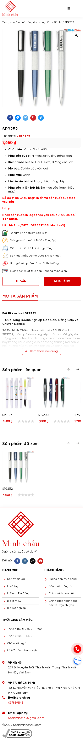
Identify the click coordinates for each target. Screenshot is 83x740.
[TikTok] (33, 561)
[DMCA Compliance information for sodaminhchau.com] (17, 732)
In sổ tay (12, 586)
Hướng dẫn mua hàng (63, 579)
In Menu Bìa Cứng (18, 593)
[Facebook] (17, 561)
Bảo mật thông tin (61, 586)
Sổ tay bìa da (16, 579)
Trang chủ (8, 22)
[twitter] (25, 118)
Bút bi (58, 22)
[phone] (77, 649)
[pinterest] (33, 118)
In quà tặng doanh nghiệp (34, 22)
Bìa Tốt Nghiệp (16, 608)
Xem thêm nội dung (44, 351)
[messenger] (18, 118)
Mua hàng (62, 281)
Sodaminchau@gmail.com (26, 718)
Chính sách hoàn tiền (62, 593)
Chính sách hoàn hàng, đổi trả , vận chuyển (63, 603)
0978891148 (15, 702)
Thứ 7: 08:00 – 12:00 (19, 636)
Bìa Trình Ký (14, 601)
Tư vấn (20, 281)
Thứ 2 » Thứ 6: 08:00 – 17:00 (24, 629)
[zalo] (77, 661)
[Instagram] (25, 561)
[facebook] (10, 118)
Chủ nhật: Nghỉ (16, 643)
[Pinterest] (40, 561)
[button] (78, 369)
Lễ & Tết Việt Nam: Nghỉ (22, 650)
